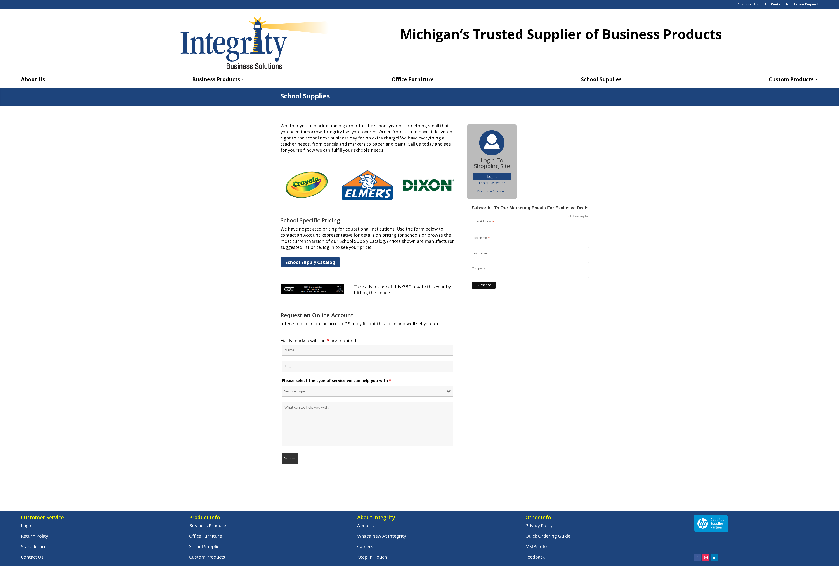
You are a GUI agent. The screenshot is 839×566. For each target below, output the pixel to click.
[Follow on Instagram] (705, 557)
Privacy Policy (539, 525)
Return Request (805, 4)
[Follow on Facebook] (697, 557)
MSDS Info (536, 546)
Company (478, 268)
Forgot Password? (492, 183)
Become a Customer (492, 191)
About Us (33, 80)
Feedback (535, 557)
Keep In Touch (372, 557)
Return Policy (34, 536)
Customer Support (751, 4)
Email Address (483, 221)
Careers (365, 546)
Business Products (216, 80)
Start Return (34, 546)
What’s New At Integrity (381, 536)
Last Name (479, 253)
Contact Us (780, 4)
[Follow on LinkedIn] (714, 557)
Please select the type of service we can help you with (336, 380)
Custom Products (791, 80)
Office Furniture (413, 80)
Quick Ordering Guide (547, 536)
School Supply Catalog (310, 262)
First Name (481, 238)
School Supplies (601, 80)
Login (27, 525)
